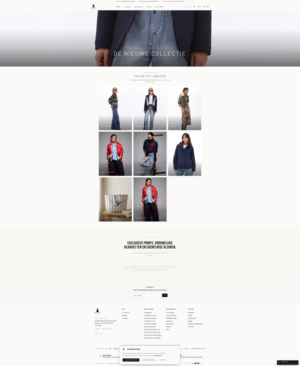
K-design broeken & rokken (150, 318)
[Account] (190, 7)
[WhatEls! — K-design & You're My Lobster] (93, 6)
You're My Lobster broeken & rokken (152, 335)
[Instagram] (96, 333)
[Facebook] (100, 333)
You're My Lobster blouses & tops (152, 329)
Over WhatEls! (191, 313)
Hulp (199, 6)
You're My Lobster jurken (150, 327)
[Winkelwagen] (194, 6)
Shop (118, 6)
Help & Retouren (170, 313)
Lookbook (127, 6)
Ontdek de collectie (150, 59)
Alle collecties (125, 313)
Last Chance (125, 318)
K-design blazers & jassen (150, 315)
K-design (97, 329)
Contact (168, 329)
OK (165, 295)
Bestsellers (138, 6)
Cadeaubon (124, 315)
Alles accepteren (131, 360)
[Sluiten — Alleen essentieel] (176, 349)
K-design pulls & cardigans (150, 324)
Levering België (116, 348)
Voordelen (168, 327)
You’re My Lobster (106, 329)
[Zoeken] (185, 7)
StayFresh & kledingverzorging (195, 324)
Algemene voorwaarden (114, 363)
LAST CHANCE (159, 6)
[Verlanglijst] (188, 7)
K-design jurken (147, 313)
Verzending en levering (171, 318)
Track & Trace (169, 321)
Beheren (162, 360)
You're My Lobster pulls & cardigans (152, 338)
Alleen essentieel (148, 360)
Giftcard (149, 6)
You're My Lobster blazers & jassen (152, 332)
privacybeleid (157, 355)
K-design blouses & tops (149, 321)
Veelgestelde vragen (171, 315)
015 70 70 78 (186, 348)
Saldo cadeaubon (170, 324)
